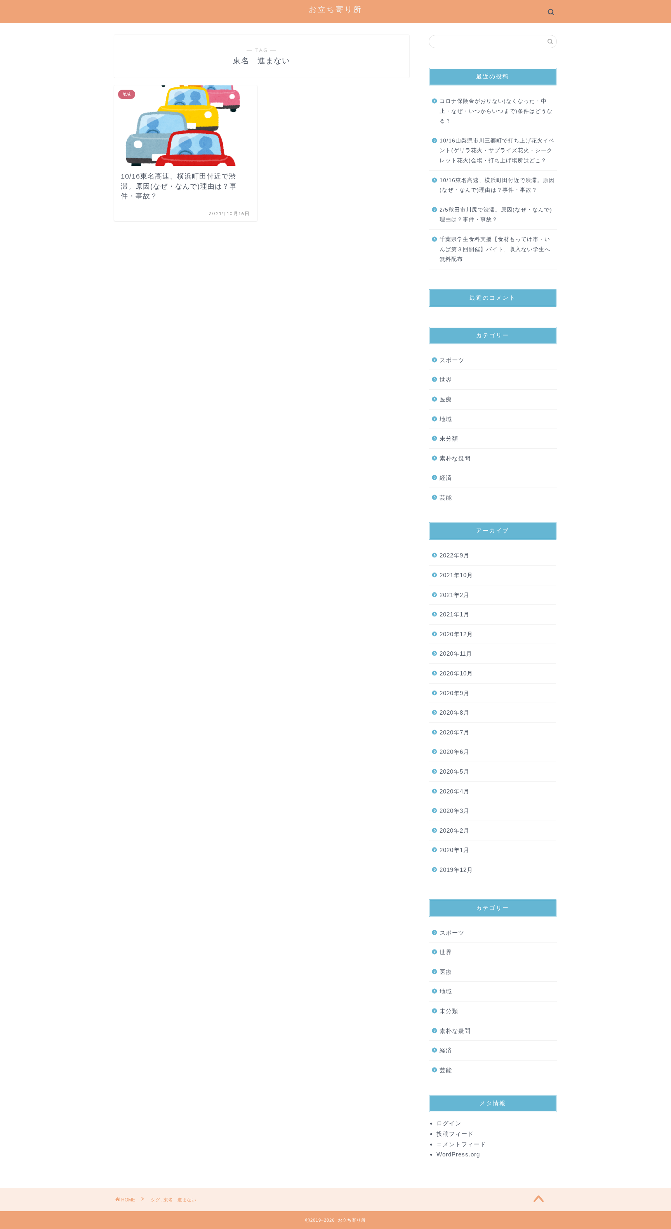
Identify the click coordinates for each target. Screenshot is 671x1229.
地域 (446, 419)
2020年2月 (454, 830)
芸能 (446, 497)
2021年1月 (454, 614)
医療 (446, 399)
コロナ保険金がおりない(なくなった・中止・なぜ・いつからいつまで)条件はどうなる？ (496, 111)
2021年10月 (456, 575)
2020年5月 (454, 771)
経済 (446, 477)
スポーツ (452, 360)
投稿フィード (455, 1133)
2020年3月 (454, 810)
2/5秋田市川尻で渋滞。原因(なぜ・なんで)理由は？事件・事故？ (496, 215)
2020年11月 (456, 653)
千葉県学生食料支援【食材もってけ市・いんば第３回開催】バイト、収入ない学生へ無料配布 (495, 249)
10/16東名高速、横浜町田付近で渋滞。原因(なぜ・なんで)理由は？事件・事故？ (497, 185)
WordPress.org (458, 1154)
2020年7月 (454, 732)
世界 (446, 379)
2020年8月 (454, 712)
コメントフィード (461, 1144)
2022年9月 (454, 555)
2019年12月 (456, 869)
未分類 (449, 438)
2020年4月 (454, 791)
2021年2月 (454, 595)
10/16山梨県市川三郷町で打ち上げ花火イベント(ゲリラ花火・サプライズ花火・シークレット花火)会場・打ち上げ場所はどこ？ (497, 150)
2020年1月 (454, 850)
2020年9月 (454, 693)
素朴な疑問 (455, 458)
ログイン (448, 1123)
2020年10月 (456, 673)
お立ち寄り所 (335, 9)
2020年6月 (454, 751)
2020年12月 (456, 634)
